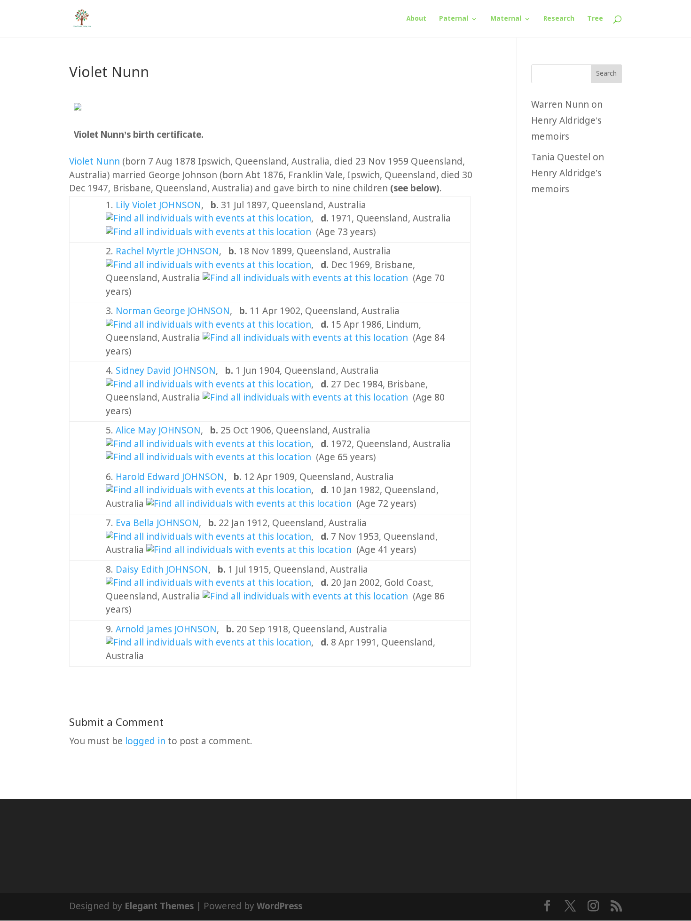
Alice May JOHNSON (158, 431)
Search (606, 74)
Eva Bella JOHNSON (157, 523)
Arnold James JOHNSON (166, 630)
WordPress (279, 907)
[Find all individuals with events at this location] (208, 219)
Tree (595, 19)
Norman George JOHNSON (173, 311)
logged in (145, 742)
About (416, 19)
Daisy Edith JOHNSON (162, 570)
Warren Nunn (560, 105)
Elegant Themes (159, 907)
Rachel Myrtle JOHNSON (167, 252)
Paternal (453, 19)
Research (558, 19)
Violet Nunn (94, 162)
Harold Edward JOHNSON (170, 477)
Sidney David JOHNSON (166, 371)
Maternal (505, 19)
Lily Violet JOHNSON (158, 206)
